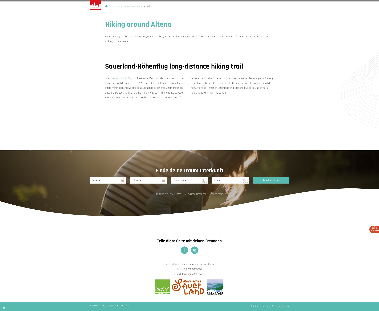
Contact (255, 306)
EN (250, 6)
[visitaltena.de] (95, 5)
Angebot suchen (271, 180)
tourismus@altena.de (193, 274)
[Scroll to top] (372, 304)
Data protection (280, 306)
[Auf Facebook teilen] (184, 250)
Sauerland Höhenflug (121, 78)
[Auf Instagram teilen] (194, 250)
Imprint (265, 306)
